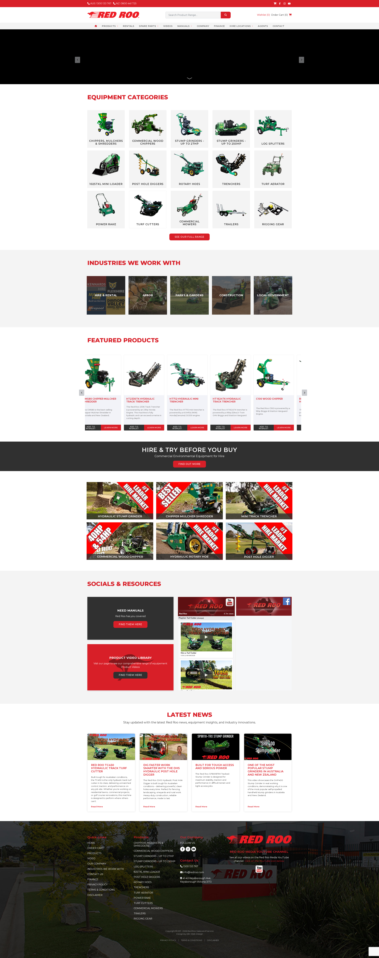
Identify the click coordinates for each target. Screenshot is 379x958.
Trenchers (141, 887)
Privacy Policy (97, 884)
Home (91, 843)
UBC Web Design (194, 934)
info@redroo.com (193, 872)
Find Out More (189, 464)
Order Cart (95, 848)
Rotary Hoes (143, 882)
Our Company (96, 863)
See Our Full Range (189, 236)
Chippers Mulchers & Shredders (148, 844)
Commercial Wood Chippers (153, 851)
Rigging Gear (143, 918)
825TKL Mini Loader (147, 871)
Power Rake (142, 898)
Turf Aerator (143, 892)
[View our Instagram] (284, 3)
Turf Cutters (143, 903)
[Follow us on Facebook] (279, 3)
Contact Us (95, 874)
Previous (81, 393)
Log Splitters (143, 866)
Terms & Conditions (101, 889)
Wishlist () (263, 14)
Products (94, 853)
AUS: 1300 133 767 (100, 3)
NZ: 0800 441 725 (125, 3)
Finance (92, 879)
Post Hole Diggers (147, 877)
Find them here (130, 624)
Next (304, 393)
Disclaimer (94, 895)
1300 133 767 (190, 866)
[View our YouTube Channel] (289, 3)
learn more (117, 427)
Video (91, 858)
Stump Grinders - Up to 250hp (154, 861)
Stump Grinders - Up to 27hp (154, 856)
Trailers (140, 913)
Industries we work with (105, 869)
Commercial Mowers (148, 908)
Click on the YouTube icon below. (264, 861)
